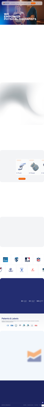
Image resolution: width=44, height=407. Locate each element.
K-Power (32, 173)
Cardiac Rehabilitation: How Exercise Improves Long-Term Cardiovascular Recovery (8, 235)
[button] (15, 3)
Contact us (30, 393)
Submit (4, 375)
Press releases (31, 387)
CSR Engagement (17, 387)
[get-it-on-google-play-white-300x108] (39, 396)
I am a (4, 24)
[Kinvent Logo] (6, 3)
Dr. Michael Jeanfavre (27, 196)
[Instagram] (6, 401)
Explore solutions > (37, 24)
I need (18, 24)
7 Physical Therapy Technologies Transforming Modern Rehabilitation (34, 235)
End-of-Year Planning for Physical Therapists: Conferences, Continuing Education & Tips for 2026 (21, 235)
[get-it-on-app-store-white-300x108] (39, 393)
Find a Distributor (31, 396)
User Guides (38, 388)
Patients (23, 388)
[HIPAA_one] (20, 325)
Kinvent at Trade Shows (31, 389)
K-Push (19, 173)
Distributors (23, 387)
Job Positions (16, 388)
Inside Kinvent (16, 391)
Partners (23, 391)
